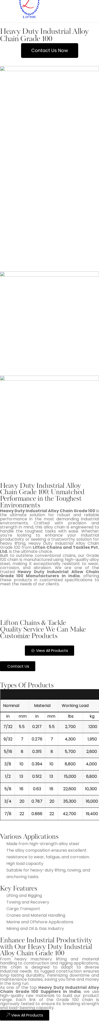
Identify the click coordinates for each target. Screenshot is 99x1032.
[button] (49, 50)
